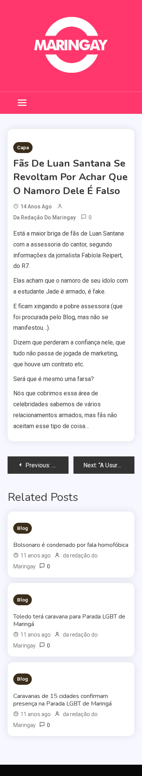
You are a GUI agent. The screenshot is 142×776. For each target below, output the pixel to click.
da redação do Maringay (44, 217)
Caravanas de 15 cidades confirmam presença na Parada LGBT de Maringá (62, 699)
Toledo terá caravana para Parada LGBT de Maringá (69, 620)
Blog (22, 528)
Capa (23, 147)
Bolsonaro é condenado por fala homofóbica (70, 545)
